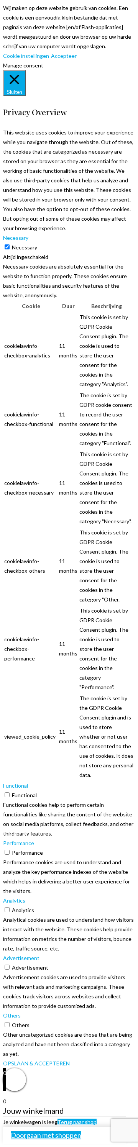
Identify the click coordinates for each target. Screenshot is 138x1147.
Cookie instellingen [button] (26, 55)
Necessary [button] (15, 237)
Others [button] (12, 1015)
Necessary (24, 247)
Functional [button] (15, 785)
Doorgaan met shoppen (46, 1135)
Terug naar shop (77, 1122)
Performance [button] (18, 843)
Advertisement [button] (21, 958)
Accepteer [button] (64, 55)
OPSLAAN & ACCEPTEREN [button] (36, 1063)
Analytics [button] (14, 900)
